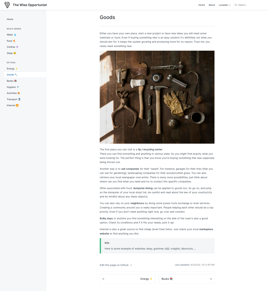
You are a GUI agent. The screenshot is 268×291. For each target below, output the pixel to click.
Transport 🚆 (14, 99)
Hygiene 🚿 (13, 87)
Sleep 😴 (11, 53)
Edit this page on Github (114, 265)
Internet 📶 (13, 105)
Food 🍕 (11, 41)
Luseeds (225, 4)
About (212, 5)
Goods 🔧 (12, 74)
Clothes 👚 (13, 47)
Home (202, 5)
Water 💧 (11, 34)
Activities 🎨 (13, 93)
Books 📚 (12, 80)
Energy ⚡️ (12, 68)
